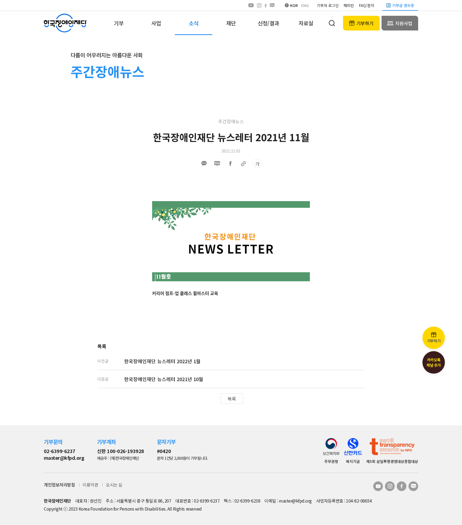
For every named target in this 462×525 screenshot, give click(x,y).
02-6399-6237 (59, 450)
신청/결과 (268, 23)
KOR (294, 5)
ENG (305, 5)
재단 (231, 23)
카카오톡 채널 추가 (433, 362)
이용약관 (90, 484)
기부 (119, 23)
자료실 (306, 23)
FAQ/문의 (366, 5)
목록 (232, 398)
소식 (193, 23)
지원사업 (403, 23)
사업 (156, 23)
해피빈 (349, 5)
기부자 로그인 (328, 5)
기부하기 (365, 23)
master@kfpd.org (64, 457)
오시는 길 (114, 484)
